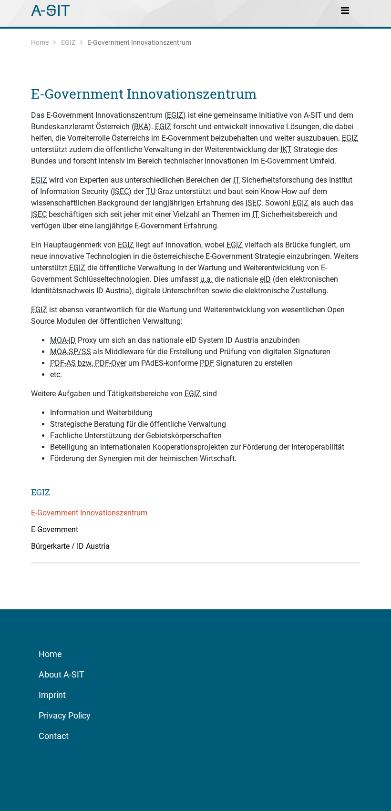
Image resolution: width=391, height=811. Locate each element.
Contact (54, 736)
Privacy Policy (65, 715)
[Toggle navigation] (344, 10)
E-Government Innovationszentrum (144, 94)
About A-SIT (61, 674)
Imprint (52, 695)
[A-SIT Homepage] (51, 9)
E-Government (54, 529)
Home (40, 42)
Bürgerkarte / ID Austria (70, 546)
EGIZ (68, 42)
